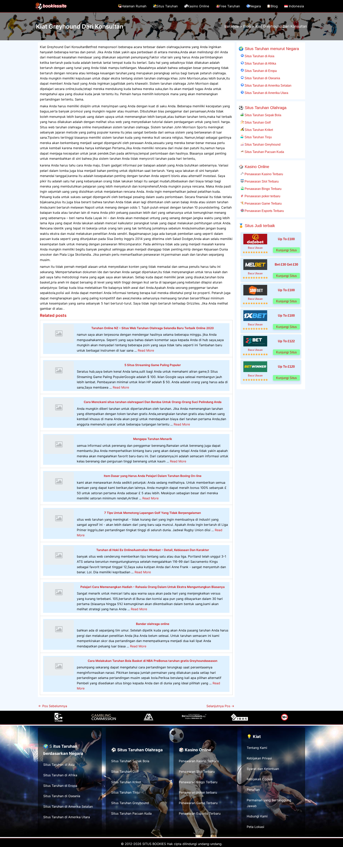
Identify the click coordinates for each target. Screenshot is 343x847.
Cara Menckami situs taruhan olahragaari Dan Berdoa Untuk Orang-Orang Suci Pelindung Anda (153, 402)
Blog (274, 6)
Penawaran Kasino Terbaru (263, 174)
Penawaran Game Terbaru (263, 203)
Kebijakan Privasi (259, 758)
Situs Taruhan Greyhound (262, 144)
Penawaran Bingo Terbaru (262, 188)
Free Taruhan (229, 6)
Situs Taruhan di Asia (259, 56)
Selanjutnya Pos (220, 706)
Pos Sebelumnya (52, 706)
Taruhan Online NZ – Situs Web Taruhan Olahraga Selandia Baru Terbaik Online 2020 (152, 328)
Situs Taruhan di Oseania (262, 78)
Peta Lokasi (255, 827)
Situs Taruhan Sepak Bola (262, 115)
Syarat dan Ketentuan (263, 769)
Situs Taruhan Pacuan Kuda (264, 152)
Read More (146, 350)
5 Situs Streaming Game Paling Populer (152, 365)
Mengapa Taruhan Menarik (152, 439)
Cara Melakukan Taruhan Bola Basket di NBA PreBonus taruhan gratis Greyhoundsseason (152, 661)
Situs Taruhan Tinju (258, 137)
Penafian (253, 790)
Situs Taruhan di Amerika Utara (266, 93)
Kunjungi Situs (286, 250)
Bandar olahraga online (152, 624)
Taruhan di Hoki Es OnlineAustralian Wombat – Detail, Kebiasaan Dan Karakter (152, 550)
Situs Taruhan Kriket (258, 129)
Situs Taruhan (167, 6)
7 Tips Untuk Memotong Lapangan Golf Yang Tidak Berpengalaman (152, 513)
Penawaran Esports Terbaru (264, 211)
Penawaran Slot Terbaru (261, 181)
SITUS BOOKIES (154, 844)
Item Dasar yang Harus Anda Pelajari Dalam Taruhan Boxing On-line (152, 476)
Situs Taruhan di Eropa (260, 71)
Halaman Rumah (133, 6)
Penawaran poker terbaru (262, 196)
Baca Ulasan (255, 247)
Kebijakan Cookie (260, 779)
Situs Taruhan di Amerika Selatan (267, 85)
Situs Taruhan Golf (257, 122)
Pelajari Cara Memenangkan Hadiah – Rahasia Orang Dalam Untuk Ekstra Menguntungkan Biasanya (152, 587)
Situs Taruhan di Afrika (260, 63)
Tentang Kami (257, 748)
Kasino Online (198, 6)
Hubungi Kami (257, 816)
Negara (255, 6)
